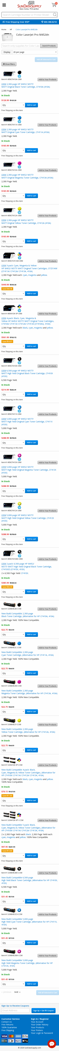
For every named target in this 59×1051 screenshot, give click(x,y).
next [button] (16, 992)
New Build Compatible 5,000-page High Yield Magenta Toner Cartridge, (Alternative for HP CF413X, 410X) (27, 963)
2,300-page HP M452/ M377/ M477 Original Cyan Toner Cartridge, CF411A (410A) (25, 131)
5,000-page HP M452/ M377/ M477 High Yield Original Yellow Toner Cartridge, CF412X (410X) (27, 518)
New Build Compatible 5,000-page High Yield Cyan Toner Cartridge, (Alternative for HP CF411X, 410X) (29, 922)
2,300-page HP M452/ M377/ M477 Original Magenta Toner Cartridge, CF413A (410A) (27, 176)
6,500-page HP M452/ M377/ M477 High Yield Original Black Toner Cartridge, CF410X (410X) (27, 373)
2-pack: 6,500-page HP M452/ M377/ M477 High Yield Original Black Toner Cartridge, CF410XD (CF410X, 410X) (26, 566)
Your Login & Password (42, 1033)
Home (3, 29)
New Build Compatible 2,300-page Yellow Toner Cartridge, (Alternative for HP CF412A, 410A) (28, 730)
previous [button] (7, 992)
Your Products (37, 1027)
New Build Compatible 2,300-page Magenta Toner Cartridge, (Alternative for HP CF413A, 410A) (29, 692)
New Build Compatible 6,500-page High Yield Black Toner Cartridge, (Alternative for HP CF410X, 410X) (29, 880)
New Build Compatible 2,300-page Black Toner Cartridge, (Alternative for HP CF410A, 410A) (27, 615)
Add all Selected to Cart (46, 59)
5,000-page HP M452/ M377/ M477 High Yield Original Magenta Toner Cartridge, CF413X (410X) (28, 470)
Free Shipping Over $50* (18, 22)
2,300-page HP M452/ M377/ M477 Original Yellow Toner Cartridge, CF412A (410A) (26, 221)
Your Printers (37, 1030)
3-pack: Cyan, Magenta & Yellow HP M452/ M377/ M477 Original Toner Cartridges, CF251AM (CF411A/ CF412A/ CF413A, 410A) (29, 268)
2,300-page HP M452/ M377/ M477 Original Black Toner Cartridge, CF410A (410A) (25, 85)
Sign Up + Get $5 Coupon (43, 1010)
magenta (32, 275)
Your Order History (39, 1024)
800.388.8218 (50, 22)
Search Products (49, 46)
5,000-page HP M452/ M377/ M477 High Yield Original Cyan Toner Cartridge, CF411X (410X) (26, 421)
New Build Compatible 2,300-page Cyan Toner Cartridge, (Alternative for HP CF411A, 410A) (27, 653)
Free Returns (7, 1024)
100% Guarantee (9, 1027)
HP (11, 29)
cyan (25, 275)
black (25, 327)
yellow (44, 275)
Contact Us (6, 1021)
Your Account (37, 1021)
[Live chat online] (52, 1044)
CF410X (24, 573)
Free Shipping (7, 1030)
